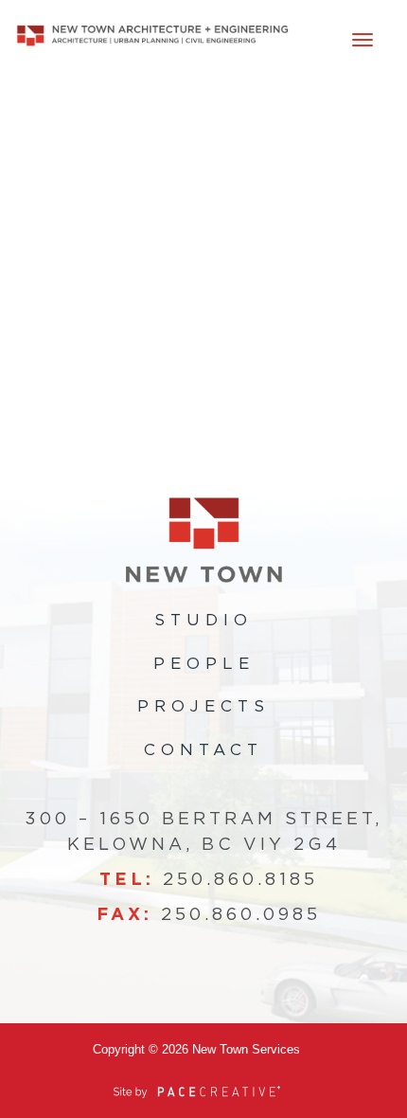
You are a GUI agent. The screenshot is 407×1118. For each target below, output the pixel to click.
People (204, 664)
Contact (203, 750)
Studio (203, 620)
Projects (203, 706)
